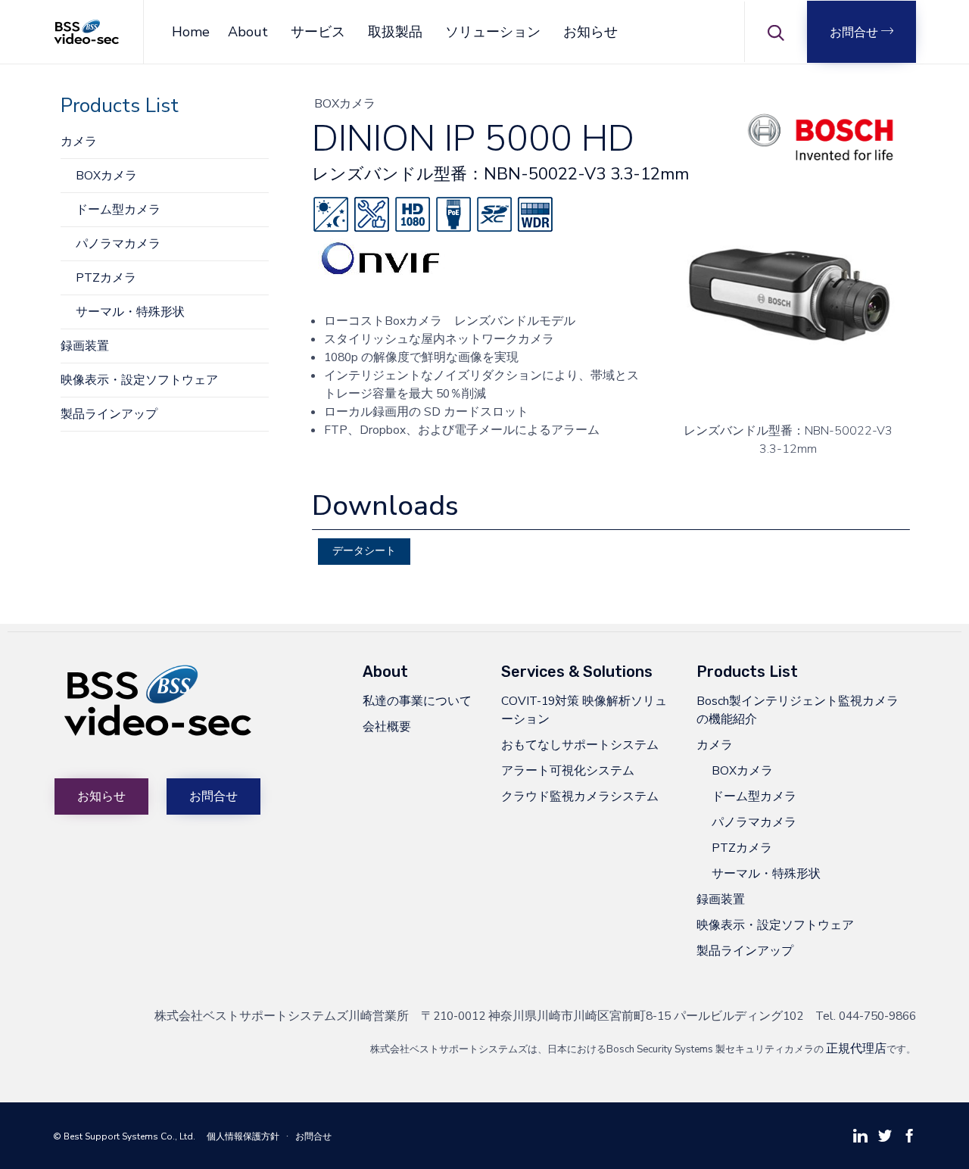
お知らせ (590, 32)
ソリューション (493, 32)
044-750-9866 (877, 1016)
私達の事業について (417, 701)
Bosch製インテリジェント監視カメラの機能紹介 (797, 710)
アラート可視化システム (567, 770)
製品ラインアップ (109, 414)
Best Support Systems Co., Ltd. (129, 1136)
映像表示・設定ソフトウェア (139, 380)
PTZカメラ (106, 277)
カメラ (79, 141)
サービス (318, 32)
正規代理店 (856, 1048)
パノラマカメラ (118, 243)
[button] (861, 32)
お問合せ (313, 1136)
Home (191, 32)
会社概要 (387, 726)
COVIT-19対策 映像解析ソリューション (584, 710)
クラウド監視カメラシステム (580, 796)
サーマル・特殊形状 (130, 312)
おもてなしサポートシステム (580, 745)
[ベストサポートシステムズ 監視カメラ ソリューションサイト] (86, 32)
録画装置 (85, 346)
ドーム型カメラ (118, 209)
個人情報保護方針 (243, 1136)
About (248, 32)
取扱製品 (395, 32)
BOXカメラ (106, 175)
